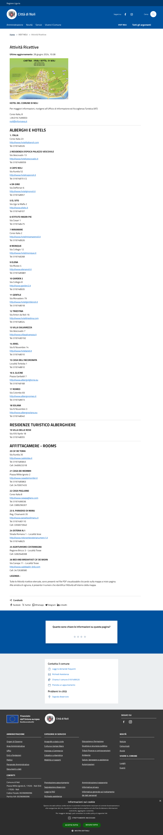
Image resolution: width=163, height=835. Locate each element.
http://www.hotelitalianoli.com (24, 142)
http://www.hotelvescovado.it (24, 158)
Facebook (17, 604)
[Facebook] (124, 14)
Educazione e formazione (93, 741)
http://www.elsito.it (19, 207)
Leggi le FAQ (49, 791)
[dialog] (81, 816)
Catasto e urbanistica (53, 755)
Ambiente (86, 755)
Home (12, 34)
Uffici (9, 750)
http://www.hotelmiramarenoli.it (25, 236)
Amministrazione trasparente (94, 782)
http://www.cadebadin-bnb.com (25, 566)
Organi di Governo (14, 741)
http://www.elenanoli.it (21, 269)
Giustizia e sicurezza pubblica (94, 745)
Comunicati (125, 746)
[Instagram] (130, 14)
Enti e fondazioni (14, 755)
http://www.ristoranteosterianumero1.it (29, 537)
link (106, 813)
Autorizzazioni (88, 764)
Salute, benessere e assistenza (95, 759)
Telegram (52, 604)
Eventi (122, 767)
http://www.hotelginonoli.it (23, 191)
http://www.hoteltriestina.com (24, 318)
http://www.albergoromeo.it (23, 396)
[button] (81, 830)
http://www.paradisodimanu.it (24, 518)
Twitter (28, 604)
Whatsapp (39, 604)
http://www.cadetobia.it (21, 458)
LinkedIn (63, 604)
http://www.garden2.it (20, 285)
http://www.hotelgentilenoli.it (24, 302)
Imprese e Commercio (53, 750)
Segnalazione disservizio (54, 787)
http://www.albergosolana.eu (23, 412)
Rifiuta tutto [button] (92, 825)
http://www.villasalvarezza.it (23, 334)
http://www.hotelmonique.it (23, 253)
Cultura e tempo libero (54, 746)
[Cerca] (153, 14)
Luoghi (123, 763)
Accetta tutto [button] (71, 825)
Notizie (123, 741)
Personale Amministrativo (18, 764)
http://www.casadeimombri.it (24, 478)
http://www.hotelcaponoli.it (23, 175)
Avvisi (122, 750)
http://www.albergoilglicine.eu (24, 380)
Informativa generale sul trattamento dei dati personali (98, 793)
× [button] (160, 801)
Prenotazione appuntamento (56, 782)
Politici (9, 759)
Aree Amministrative (16, 746)
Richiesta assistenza (53, 796)
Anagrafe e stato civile (54, 741)
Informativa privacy (90, 787)
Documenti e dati (14, 769)
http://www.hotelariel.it (21, 351)
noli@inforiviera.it (18, 121)
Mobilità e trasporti (52, 759)
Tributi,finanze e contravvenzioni (96, 750)
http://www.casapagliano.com (24, 498)
